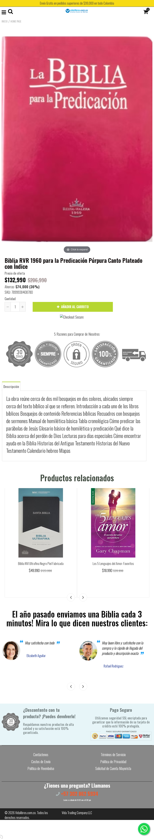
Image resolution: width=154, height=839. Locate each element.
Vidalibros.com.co (25, 812)
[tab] (11, 386)
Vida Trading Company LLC (77, 812)
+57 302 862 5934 (79, 793)
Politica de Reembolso (40, 768)
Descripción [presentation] (11, 386)
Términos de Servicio (113, 754)
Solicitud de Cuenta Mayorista (113, 768)
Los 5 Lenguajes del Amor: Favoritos (113, 563)
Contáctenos (40, 754)
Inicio (5, 21)
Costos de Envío (41, 761)
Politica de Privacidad (113, 761)
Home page (15, 21)
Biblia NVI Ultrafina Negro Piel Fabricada (41, 563)
